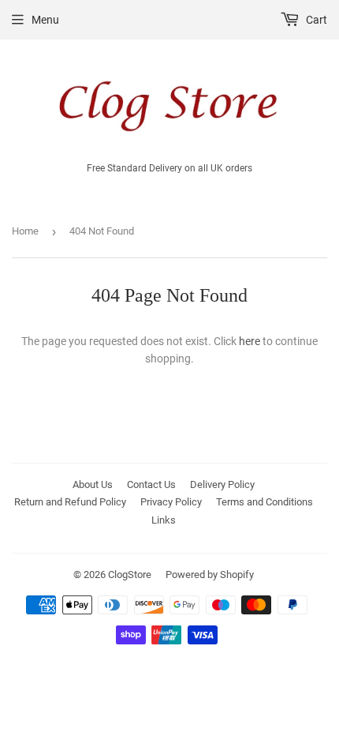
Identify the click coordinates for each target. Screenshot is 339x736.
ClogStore (129, 574)
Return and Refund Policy (70, 502)
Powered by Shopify (210, 574)
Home (25, 231)
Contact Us (151, 484)
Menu (45, 19)
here (249, 341)
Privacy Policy (171, 502)
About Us (93, 484)
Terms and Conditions (264, 502)
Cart (315, 19)
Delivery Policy (222, 484)
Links (163, 520)
